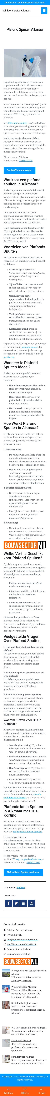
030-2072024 (25, 160)
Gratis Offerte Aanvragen (19, 170)
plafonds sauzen (30, 347)
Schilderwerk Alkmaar (22, 1056)
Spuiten (21, 887)
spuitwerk (9, 357)
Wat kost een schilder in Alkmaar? (28, 1027)
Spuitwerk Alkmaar (21, 1040)
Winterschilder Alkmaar (23, 986)
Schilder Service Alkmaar (16, 10)
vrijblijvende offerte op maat (27, 831)
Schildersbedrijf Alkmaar (24, 1003)
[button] (44, 10)
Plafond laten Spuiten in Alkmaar (23, 872)
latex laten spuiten (17, 122)
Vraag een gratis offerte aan (27, 859)
